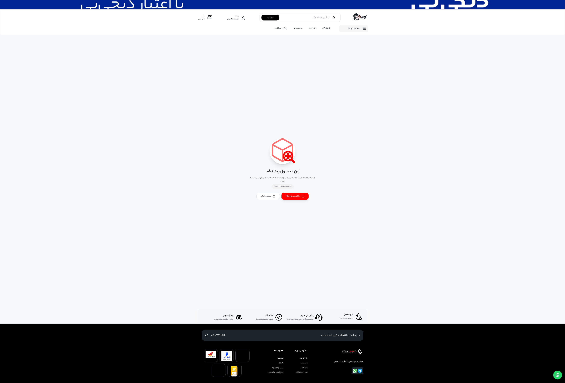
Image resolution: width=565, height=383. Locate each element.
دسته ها (304, 367)
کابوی (281, 362)
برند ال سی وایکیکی (275, 372)
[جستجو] (334, 17)
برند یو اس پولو (277, 367)
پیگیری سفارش (280, 28)
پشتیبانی (304, 362)
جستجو (270, 17)
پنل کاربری (304, 358)
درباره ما (312, 28)
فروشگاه (326, 28)
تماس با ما (298, 28)
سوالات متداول (302, 372)
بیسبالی (280, 358)
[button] (557, 375)
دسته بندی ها (354, 28)
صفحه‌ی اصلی (266, 196)
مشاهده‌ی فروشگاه (293, 196)
